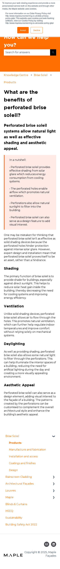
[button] (53, 436)
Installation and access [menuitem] (23, 456)
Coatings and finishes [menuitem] (22, 463)
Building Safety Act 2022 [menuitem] (21, 524)
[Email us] (46, 544)
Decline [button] (36, 30)
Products (10, 82)
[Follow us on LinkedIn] (53, 544)
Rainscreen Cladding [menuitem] (18, 476)
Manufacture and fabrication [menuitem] (27, 449)
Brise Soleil (41, 75)
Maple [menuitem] (9, 497)
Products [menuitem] (15, 442)
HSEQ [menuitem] (9, 510)
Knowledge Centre (16, 75)
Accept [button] (23, 30)
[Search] (53, 52)
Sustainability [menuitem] (13, 517)
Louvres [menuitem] (10, 490)
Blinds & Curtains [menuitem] (16, 504)
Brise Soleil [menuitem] (12, 436)
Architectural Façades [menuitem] (19, 483)
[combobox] (27, 52)
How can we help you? (26, 41)
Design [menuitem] (13, 470)
